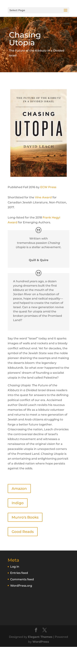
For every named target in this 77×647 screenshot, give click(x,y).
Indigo (18, 503)
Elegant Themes (40, 637)
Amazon (19, 488)
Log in (14, 566)
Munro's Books (25, 517)
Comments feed (22, 579)
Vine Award (43, 197)
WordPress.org (21, 585)
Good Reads (23, 531)
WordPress (40, 641)
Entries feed (19, 573)
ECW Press (48, 187)
